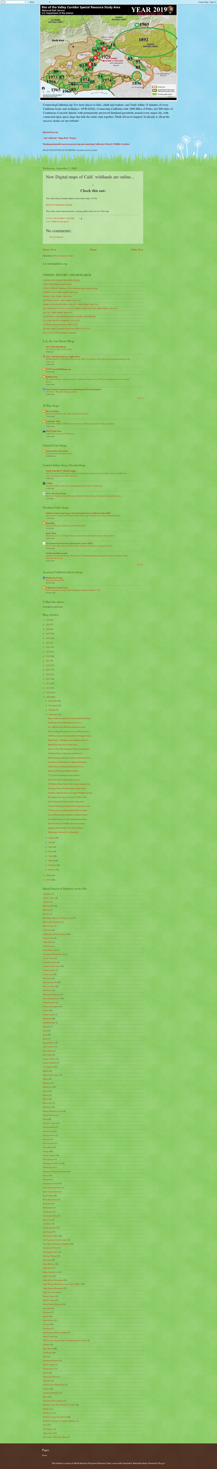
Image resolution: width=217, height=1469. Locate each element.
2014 (48, 674)
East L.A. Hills (49, 986)
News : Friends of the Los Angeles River (63, 356)
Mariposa (46, 1082)
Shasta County (49, 1296)
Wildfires (46, 1408)
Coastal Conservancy (51, 966)
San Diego (47, 1231)
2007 (48, 879)
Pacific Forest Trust (54, 577)
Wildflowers (48, 1412)
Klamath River (49, 1042)
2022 (48, 638)
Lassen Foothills (49, 1062)
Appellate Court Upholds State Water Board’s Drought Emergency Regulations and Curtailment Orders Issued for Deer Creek (87, 556)
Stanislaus (47, 1328)
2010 (48, 692)
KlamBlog (50, 523)
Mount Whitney (49, 1115)
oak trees (46, 1139)
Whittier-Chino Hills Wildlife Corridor (59, 1404)
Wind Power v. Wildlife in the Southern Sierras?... (68, 740)
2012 (48, 683)
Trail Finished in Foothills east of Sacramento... (67, 823)
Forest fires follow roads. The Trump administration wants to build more (74, 485)
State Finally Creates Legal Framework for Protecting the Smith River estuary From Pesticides (83, 515)
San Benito (47, 1223)
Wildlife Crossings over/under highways (59, 1420)
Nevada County (49, 1123)
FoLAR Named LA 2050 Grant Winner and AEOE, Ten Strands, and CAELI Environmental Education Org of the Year (88, 360)
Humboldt (47, 1018)
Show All (140, 398)
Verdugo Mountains (51, 1392)
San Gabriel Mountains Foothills (56, 1243)
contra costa (48, 974)
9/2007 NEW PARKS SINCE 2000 (57, 284)
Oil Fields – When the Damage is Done (61, 391)
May (51, 851)
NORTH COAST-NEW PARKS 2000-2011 (60, 292)
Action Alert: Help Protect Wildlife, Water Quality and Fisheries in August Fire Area (79, 545)
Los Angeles (48, 1066)
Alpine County (49, 897)
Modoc (46, 1095)
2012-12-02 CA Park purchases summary (60, 332)
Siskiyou (46, 1312)
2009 (48, 697)
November (53, 705)
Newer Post (49, 249)
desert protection (50, 982)
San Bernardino (49, 1227)
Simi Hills (47, 1308)
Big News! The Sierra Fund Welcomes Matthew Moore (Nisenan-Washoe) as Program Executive (84, 495)
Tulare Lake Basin (50, 1376)
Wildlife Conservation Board (55, 1416)
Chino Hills (47, 942)
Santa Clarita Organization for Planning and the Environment (73, 389)
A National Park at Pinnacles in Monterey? (65, 753)
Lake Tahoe (47, 1054)
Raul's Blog (51, 533)
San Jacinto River (50, 1247)
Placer (45, 1175)
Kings (45, 1038)
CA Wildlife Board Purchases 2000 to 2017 (60, 324)
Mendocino (47, 1086)
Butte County (48, 926)
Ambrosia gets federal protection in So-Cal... (66, 766)
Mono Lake (47, 1103)
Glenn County (48, 1014)
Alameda (46, 893)
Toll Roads (47, 1352)
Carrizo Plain (48, 938)
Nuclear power (49, 1135)
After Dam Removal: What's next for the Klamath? (66, 525)
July (50, 842)
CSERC (49, 483)
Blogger (161, 1463)
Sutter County (48, 1336)
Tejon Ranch (48, 1348)
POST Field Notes (53, 431)
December (53, 700)
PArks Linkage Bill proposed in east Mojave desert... (69, 731)
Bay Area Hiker (52, 411)
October (52, 709)
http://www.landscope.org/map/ (59, 204)
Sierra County (48, 1300)
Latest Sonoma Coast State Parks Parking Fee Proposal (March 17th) (73, 590)
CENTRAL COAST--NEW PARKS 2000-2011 (62, 300)
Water (45, 1396)
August (52, 837)
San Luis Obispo (49, 1256)
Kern (45, 1034)
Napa (45, 1119)
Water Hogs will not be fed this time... (63, 744)
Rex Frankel (48, 1195)
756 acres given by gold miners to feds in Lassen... (68, 810)
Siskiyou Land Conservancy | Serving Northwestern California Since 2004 (78, 513)
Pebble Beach (48, 1167)
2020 (48, 647)
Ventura (46, 1388)
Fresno (45, 1010)
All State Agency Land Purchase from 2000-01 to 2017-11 (67, 328)
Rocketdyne (48, 1207)
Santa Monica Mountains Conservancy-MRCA (62, 1284)
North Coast (48, 1131)
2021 (48, 642)
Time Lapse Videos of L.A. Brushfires (63, 832)
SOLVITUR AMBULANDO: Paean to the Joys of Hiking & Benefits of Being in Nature (80, 423)
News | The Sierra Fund (56, 493)
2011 (48, 687)
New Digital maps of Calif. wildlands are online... (68, 819)
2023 (48, 633)
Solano (46, 1316)
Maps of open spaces (60, 221)
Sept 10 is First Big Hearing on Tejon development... (69, 748)
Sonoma (46, 1324)
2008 (48, 875)
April (51, 856)
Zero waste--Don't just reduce (55, 1437)
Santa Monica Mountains (53, 1280)
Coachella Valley (50, 962)
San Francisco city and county (55, 1239)
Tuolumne (47, 1380)
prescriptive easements (52, 1187)
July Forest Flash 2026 (55, 580)
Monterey (47, 1107)
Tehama (46, 1344)
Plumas (46, 1179)
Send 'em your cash (50, 1292)
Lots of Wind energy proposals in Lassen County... (68, 814)
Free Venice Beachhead (56, 346)
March (51, 860)
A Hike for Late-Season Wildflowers (60, 433)
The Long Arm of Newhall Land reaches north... (67, 788)
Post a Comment (56, 236)
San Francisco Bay (50, 1235)
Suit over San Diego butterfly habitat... (63, 770)
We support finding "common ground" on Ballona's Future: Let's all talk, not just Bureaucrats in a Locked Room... (88, 380)
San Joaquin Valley (50, 1252)
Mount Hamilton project (53, 1111)
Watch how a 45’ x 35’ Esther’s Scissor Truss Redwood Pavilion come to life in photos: (80, 535)
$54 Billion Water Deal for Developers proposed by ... (70, 784)
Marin (45, 1078)
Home (93, 249)
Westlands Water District (53, 1400)
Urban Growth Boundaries (54, 1384)
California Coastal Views (57, 587)
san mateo (47, 1260)
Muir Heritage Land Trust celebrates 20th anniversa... (69, 757)
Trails (45, 1356)
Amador (46, 901)
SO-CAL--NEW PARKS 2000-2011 (58, 312)
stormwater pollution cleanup (55, 1332)
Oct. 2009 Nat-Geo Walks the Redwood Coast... (67, 727)
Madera (46, 1070)
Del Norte (47, 978)
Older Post (137, 249)
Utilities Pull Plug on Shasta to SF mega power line (69, 806)
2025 (48, 624)
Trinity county (48, 1364)
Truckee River (48, 1368)
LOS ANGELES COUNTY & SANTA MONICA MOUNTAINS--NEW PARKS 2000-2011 (80, 308)
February (53, 865)
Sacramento (48, 1211)
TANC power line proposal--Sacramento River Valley (65, 1340)
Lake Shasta (48, 1050)
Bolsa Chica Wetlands (52, 922)
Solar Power (48, 1320)
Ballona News (52, 376)
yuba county (48, 1433)
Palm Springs (48, 1159)
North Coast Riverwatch (56, 553)
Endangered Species (51, 994)
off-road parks (48, 1143)
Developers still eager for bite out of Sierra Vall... (68, 797)
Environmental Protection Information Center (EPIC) (69, 543)
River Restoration (50, 1199)
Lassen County (49, 1058)
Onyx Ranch (48, 1147)
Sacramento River (50, 1215)
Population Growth (51, 1183)
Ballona (46, 909)
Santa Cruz (47, 1276)
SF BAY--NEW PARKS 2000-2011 (57, 296)
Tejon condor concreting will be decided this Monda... (70, 718)
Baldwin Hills (48, 905)
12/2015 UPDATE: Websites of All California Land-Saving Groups (70, 288)
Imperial (46, 1026)
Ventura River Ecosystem (57, 451)
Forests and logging (51, 1006)
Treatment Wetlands (51, 1360)
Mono (45, 1099)
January (52, 869)
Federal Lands (48, 1002)
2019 (48, 651)
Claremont (47, 946)
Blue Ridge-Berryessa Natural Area (57, 918)
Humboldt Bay (49, 1022)
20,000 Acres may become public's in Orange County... (70, 735)
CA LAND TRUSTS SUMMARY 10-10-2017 (61, 320)
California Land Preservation (54, 934)
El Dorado (47, 990)
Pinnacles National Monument (55, 1171)
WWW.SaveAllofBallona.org (58, 369)
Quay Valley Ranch (51, 1191)
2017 (48, 660)
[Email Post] (81, 218)
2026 (48, 619)
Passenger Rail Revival (52, 1163)
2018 (48, 656)
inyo (44, 1030)
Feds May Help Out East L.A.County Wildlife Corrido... (70, 792)
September (53, 714)
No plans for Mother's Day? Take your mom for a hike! (67, 413)
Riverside (47, 1203)
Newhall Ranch (49, 1127)
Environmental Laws (51, 998)
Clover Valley (48, 958)
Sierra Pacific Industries (52, 1304)
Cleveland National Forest (53, 954)
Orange (46, 1151)
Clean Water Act (49, 950)
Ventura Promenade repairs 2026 (59, 453)
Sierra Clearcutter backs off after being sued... (66, 801)
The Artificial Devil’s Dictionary (59, 349)
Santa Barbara (48, 1264)
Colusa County (49, 970)
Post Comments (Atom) (64, 255)
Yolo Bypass (48, 1429)
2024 (48, 629)
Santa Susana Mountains (53, 1288)
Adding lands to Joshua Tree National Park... (66, 827)
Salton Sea (47, 1219)
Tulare (45, 1372)
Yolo (45, 1424)
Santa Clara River (50, 1272)
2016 (48, 665)
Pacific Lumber (49, 1155)
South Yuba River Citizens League (61, 470)
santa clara (47, 1267)
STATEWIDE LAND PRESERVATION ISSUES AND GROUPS (69, 316)
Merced (46, 1091)
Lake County (48, 1046)
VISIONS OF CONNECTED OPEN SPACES (61, 280)
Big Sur (46, 914)
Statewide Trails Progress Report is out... (64, 779)
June (51, 847)
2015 (48, 669)
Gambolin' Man (53, 421)
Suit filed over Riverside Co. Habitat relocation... (68, 762)
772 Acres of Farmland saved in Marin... (64, 775)
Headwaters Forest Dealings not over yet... (65, 722)
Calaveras (47, 929)
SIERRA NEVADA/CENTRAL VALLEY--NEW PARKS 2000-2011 (71, 304)
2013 (48, 678)
